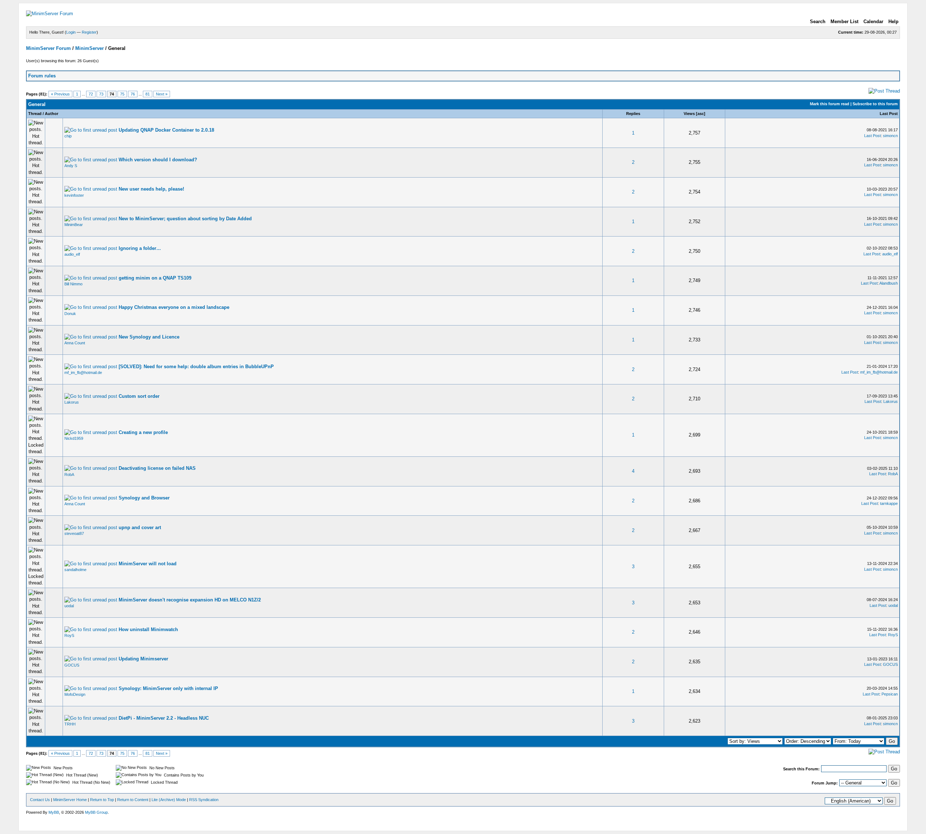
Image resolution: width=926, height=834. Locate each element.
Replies (633, 113)
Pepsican (890, 694)
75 (122, 94)
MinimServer (89, 48)
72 (91, 94)
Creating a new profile (143, 432)
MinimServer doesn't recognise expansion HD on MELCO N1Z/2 (190, 600)
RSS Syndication (203, 799)
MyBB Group (96, 812)
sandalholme (75, 569)
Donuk (70, 313)
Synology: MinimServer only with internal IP (168, 688)
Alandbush (888, 283)
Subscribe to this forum (875, 104)
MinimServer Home (70, 799)
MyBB (53, 812)
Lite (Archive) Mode (169, 799)
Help (893, 21)
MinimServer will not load (148, 563)
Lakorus (71, 402)
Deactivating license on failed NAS (157, 468)
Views (689, 113)
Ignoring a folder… (140, 248)
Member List (844, 21)
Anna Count (74, 343)
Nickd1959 (73, 438)
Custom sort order (139, 396)
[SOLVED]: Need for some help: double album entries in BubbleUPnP (196, 366)
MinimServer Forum (48, 48)
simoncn (890, 135)
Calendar (873, 21)
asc (700, 113)
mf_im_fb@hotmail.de (83, 372)
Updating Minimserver (143, 658)
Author (51, 113)
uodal (69, 606)
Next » (161, 94)
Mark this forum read (829, 104)
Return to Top (102, 799)
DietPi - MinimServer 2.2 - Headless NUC (164, 718)
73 (101, 94)
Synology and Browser (144, 498)
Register (89, 32)
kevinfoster (74, 195)
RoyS (69, 635)
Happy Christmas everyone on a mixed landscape (174, 307)
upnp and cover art (140, 527)
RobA (69, 474)
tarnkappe (889, 503)
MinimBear (73, 224)
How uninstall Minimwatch (148, 629)
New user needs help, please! (151, 189)
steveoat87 (74, 533)
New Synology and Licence (149, 337)
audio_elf (72, 254)
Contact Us (40, 799)
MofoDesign (74, 694)
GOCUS (71, 665)
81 (147, 94)
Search (817, 21)
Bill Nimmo (73, 284)
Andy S (70, 165)
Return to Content (132, 799)
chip (68, 136)
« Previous (60, 94)
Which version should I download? (158, 159)
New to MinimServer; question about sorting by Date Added (185, 218)
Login (71, 32)
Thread (35, 113)
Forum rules (42, 75)
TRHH (70, 724)
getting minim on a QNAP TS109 (155, 278)
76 (133, 94)
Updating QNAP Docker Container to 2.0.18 (166, 130)
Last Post (889, 113)
